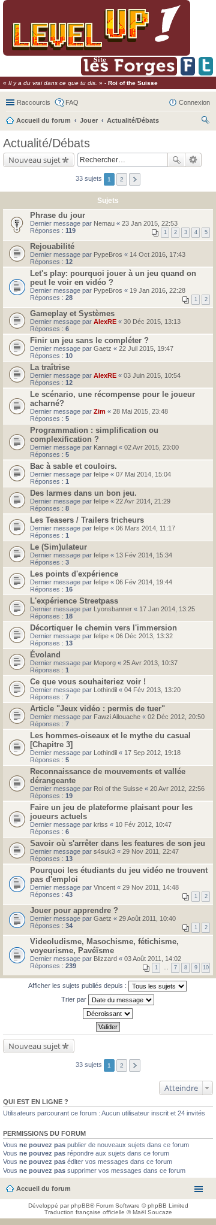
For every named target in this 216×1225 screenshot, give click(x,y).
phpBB (80, 1205)
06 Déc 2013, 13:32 (144, 635)
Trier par (74, 999)
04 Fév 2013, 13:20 (152, 689)
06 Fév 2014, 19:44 (144, 582)
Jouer (89, 120)
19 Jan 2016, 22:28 (157, 290)
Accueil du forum (43, 120)
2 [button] (122, 179)
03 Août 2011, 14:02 (152, 958)
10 (206, 968)
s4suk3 (104, 851)
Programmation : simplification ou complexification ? (94, 435)
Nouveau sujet (34, 159)
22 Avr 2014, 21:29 (143, 501)
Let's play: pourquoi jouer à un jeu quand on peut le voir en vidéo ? (113, 278)
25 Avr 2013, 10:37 (150, 662)
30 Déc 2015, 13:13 (152, 321)
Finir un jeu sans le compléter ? (89, 340)
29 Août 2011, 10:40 (147, 918)
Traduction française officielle (84, 1212)
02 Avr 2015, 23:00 (151, 447)
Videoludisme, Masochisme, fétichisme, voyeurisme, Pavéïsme (104, 946)
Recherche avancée (193, 160)
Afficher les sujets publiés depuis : (78, 985)
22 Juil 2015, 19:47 (146, 348)
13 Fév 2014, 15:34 (144, 555)
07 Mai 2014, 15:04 (143, 474)
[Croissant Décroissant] (108, 1013)
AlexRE (105, 321)
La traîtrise (50, 367)
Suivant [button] (134, 179)
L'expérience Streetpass (74, 600)
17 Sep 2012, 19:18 (152, 752)
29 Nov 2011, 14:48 (150, 887)
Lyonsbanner (113, 608)
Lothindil (105, 689)
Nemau (104, 223)
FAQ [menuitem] (72, 102)
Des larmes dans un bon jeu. (83, 493)
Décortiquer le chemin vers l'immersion (103, 627)
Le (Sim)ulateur (58, 546)
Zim (100, 411)
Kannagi (105, 447)
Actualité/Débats (133, 120)
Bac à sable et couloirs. (73, 466)
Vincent (104, 887)
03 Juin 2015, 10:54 (152, 375)
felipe (101, 474)
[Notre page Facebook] (188, 73)
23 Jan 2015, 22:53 (150, 223)
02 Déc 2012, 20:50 (176, 716)
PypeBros (108, 254)
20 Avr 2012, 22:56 (177, 788)
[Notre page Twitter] (206, 73)
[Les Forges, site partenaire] (129, 73)
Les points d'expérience (74, 573)
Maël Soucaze (152, 1212)
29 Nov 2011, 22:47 (150, 851)
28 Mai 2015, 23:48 (140, 411)
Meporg (105, 662)
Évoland (45, 654)
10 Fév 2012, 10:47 (143, 824)
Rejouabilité (52, 246)
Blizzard (105, 958)
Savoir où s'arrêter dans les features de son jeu (117, 843)
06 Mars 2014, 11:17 (145, 528)
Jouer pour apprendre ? (74, 910)
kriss (101, 824)
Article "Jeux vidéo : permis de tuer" (97, 708)
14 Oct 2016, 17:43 (157, 254)
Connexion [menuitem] (194, 102)
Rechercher (176, 160)
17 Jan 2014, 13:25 (167, 608)
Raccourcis (33, 102)
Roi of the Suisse (118, 788)
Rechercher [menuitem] (205, 121)
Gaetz (103, 348)
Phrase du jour (57, 215)
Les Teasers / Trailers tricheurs (87, 520)
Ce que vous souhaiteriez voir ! (88, 681)
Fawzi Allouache (117, 716)
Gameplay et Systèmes (72, 313)
